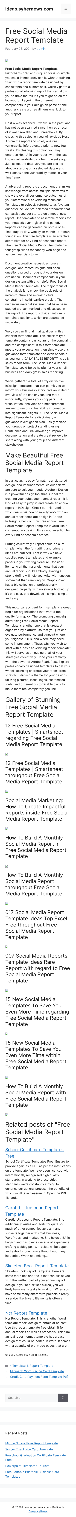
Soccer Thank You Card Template (29, 1449)
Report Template (41, 1365)
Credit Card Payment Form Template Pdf (39, 1376)
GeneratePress (38, 1511)
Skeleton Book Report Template (37, 1265)
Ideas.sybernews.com (29, 9)
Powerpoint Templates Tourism (27, 1466)
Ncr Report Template (26, 1313)
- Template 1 (19, 1365)
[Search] (63, 1398)
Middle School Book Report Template (31, 1443)
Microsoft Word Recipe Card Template (37, 1371)
